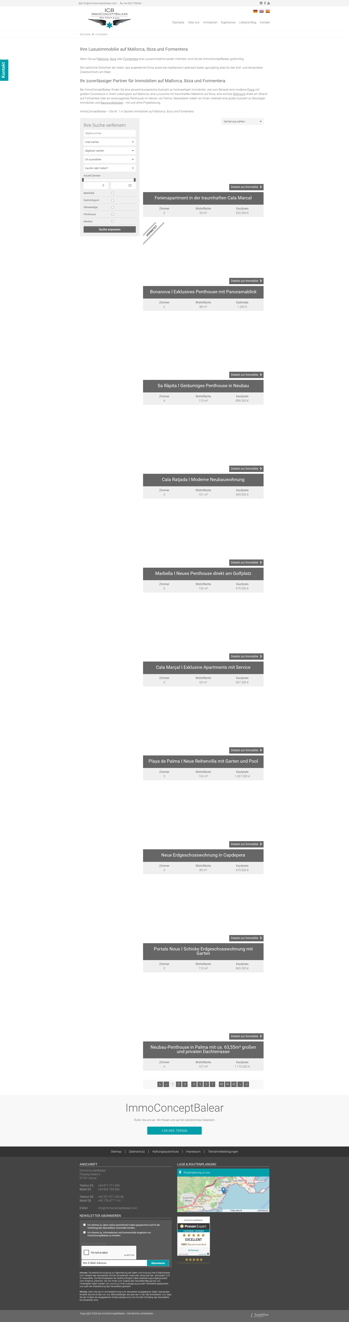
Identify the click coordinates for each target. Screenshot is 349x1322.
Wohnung (239, 94)
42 (234, 1084)
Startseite (178, 22)
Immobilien (210, 22)
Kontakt (265, 22)
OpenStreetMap (249, 1210)
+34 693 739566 (131, 3)
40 (221, 1084)
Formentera (130, 59)
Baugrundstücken (112, 102)
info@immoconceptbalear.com (99, 3)
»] (246, 1084)
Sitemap (116, 1151)
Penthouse (90, 214)
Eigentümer (228, 22)
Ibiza (113, 59)
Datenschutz (137, 1151)
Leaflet (226, 1210)
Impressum (193, 1151)
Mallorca (103, 59)
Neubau (88, 221)
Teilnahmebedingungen (223, 1151)
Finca (250, 89)
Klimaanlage (91, 207)
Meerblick (89, 193)
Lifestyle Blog (247, 22)
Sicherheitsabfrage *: (95, 1243)
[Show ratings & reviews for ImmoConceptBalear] (193, 1254)
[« (160, 1084)
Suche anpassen (110, 229)
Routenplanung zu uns (196, 1172)
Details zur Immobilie (244, 187)
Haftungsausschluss (165, 1151)
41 (227, 1084)
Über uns (193, 22)
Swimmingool (91, 200)
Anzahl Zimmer (92, 175)
